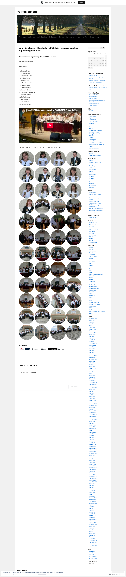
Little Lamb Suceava (94, 132)
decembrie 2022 (93, 356)
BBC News (92, 164)
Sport (90, 309)
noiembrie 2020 (92, 384)
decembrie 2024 (93, 331)
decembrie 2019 (93, 403)
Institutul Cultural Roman (95, 194)
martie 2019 (92, 409)
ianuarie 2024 (92, 341)
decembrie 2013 (93, 476)
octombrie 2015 (92, 451)
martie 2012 (92, 514)
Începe (81, 2)
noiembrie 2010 (92, 542)
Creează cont (92, 551)
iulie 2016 (91, 435)
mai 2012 (91, 510)
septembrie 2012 (93, 503)
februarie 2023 (92, 354)
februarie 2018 (92, 425)
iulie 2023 (91, 350)
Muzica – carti (92, 283)
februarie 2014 (92, 473)
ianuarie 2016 (92, 446)
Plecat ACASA (92, 295)
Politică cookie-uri (42, 574)
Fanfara (91, 265)
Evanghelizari (92, 260)
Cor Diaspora (70, 37)
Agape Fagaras (92, 116)
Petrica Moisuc (27, 11)
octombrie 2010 (92, 544)
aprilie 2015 (92, 460)
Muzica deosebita (93, 286)
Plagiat (90, 293)
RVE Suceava (92, 235)
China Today (92, 166)
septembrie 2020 (93, 387)
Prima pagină (22, 37)
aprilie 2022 (92, 366)
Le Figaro (91, 176)
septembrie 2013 (93, 482)
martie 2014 (92, 471)
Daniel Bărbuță (92, 217)
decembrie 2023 (93, 343)
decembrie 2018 (93, 414)
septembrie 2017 (93, 428)
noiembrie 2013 (92, 478)
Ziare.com (91, 187)
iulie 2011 (91, 528)
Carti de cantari (92, 251)
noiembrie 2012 (92, 499)
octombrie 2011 (92, 522)
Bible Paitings (92, 192)
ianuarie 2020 (92, 402)
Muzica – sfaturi (93, 284)
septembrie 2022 (93, 359)
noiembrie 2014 (92, 469)
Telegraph (91, 183)
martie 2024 (92, 340)
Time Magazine (92, 185)
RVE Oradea (92, 231)
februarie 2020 (92, 400)
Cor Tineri (85, 37)
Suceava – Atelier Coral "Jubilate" (97, 311)
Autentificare (92, 553)
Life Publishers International (95, 130)
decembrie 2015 (93, 448)
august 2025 (92, 320)
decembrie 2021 (93, 370)
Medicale (91, 279)
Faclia (90, 125)
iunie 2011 (91, 530)
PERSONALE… (93, 290)
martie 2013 (92, 492)
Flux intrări (91, 554)
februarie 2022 (92, 368)
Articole (91, 247)
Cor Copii (61, 37)
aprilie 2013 (92, 490)
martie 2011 (92, 535)
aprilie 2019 (92, 407)
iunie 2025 (91, 324)
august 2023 (92, 348)
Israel (90, 270)
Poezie (90, 297)
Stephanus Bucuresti (94, 148)
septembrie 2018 (93, 419)
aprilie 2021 (92, 375)
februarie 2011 (92, 537)
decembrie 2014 (93, 467)
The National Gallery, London (96, 208)
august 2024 (92, 334)
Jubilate (91, 153)
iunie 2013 (91, 487)
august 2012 (92, 505)
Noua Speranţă (92, 139)
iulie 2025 (91, 322)
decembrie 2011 (93, 519)
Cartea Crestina (92, 119)
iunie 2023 (91, 352)
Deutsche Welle (92, 169)
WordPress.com (93, 558)
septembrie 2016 (93, 434)
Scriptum (91, 146)
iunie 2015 (91, 459)
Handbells (98, 37)
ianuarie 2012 (92, 517)
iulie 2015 (91, 457)
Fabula (90, 263)
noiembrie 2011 (92, 521)
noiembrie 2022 (92, 357)
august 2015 (92, 455)
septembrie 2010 (93, 546)
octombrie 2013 (92, 480)
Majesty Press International (95, 134)
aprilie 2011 (92, 533)
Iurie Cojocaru (92, 196)
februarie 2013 (92, 494)
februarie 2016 (92, 444)
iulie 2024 (91, 336)
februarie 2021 (92, 379)
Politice (91, 300)
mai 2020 (91, 395)
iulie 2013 (91, 485)
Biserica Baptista (93, 96)
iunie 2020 (91, 393)
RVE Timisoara (92, 237)
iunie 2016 (91, 437)
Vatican (91, 240)
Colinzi (91, 253)
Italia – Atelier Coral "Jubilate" (96, 274)
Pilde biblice (92, 292)
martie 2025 (92, 327)
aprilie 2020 (92, 396)
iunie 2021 (91, 371)
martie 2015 (92, 462)
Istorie (90, 272)
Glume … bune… (93, 269)
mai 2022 (91, 364)
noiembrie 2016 (92, 432)
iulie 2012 (91, 506)
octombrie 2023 (92, 345)
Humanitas (91, 126)
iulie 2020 (91, 391)
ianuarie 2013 (92, 496)
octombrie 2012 (92, 501)
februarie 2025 (92, 329)
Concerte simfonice (93, 256)
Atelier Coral (31, 37)
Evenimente (92, 261)
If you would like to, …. (95, 75)
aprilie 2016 (92, 441)
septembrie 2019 (93, 405)
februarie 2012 (92, 515)
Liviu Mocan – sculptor (94, 197)
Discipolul (91, 123)
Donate (92, 37)
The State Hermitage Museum (96, 210)
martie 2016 (92, 443)
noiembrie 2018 (92, 416)
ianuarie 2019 (92, 412)
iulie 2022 (91, 363)
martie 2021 (92, 377)
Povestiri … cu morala (94, 304)
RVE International (93, 229)
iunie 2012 (91, 508)
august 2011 (92, 526)
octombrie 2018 (92, 418)
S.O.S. (90, 308)
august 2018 (92, 421)
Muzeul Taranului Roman (95, 203)
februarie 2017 (92, 430)
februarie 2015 (92, 464)
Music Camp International (95, 155)
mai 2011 (91, 531)
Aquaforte (91, 118)
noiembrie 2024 (92, 332)
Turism (90, 313)
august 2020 (92, 389)
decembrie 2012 (93, 498)
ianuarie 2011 (92, 538)
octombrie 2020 (92, 386)
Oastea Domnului (93, 105)
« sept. (89, 70)
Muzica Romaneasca (94, 288)
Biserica (91, 249)
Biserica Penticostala (94, 103)
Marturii (91, 277)
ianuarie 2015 (92, 466)
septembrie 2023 (93, 347)
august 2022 (92, 361)
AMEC (91, 110)
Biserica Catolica (93, 98)
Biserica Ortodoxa (93, 102)
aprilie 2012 (92, 512)
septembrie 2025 (93, 318)
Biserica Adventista (93, 94)
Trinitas (91, 238)
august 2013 (92, 483)
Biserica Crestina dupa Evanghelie (97, 100)
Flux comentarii (92, 556)
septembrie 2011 (93, 524)
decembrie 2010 (93, 540)
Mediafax (91, 180)
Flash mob (91, 267)
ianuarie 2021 (92, 380)
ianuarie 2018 (92, 427)
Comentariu (74, 387)
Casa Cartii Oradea (93, 121)
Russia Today (92, 182)
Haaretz (91, 171)
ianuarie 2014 (92, 474)
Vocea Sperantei (93, 242)
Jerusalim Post (92, 174)
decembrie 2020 (93, 382)
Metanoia (91, 135)
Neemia (91, 137)
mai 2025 (91, 325)
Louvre (91, 199)
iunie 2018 (91, 423)
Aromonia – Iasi (93, 222)
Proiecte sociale (92, 306)
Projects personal (24, 41)
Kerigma (91, 128)
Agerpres (91, 160)
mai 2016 (91, 439)
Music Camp (92, 281)
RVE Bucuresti (92, 224)
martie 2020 (92, 398)
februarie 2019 (92, 411)
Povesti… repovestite (94, 302)
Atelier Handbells (42, 37)
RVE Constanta (92, 228)
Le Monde (91, 178)
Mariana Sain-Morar (94, 201)
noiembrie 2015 (92, 450)
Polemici (91, 299)
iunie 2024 (91, 338)
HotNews (91, 173)
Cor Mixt (78, 37)
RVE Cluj (91, 226)
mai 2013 (91, 489)
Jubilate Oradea (92, 276)
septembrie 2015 (93, 453)
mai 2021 (91, 373)
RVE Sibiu (91, 233)
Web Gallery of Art (93, 212)
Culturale (91, 258)
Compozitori (92, 254)
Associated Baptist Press (95, 162)
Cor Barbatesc (53, 37)
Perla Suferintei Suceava (95, 141)
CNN (90, 167)
